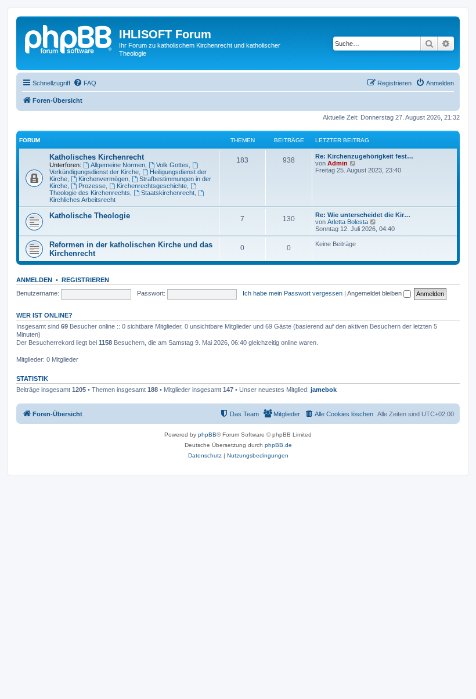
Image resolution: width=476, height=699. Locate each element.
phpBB (207, 434)
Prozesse (92, 185)
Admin (337, 163)
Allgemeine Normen (118, 164)
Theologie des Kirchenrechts (89, 192)
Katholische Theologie (89, 215)
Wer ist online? (44, 315)
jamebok (324, 389)
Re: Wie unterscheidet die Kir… (362, 214)
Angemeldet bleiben (375, 293)
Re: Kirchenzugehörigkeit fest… (364, 156)
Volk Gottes (172, 164)
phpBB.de (278, 445)
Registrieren (85, 279)
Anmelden (34, 279)
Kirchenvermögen (103, 178)
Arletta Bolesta (347, 221)
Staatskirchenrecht (167, 192)
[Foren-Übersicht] (69, 37)
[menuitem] (84, 83)
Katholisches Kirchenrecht (96, 157)
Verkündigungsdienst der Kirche (94, 171)
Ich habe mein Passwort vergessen (292, 293)
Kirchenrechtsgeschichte (152, 185)
